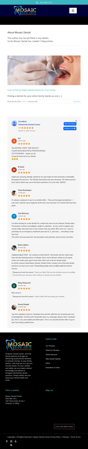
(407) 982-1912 (46, 2)
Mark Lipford (23, 245)
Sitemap (65, 437)
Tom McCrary (23, 213)
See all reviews (70, 124)
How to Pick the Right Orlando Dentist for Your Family (31, 90)
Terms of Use (75, 437)
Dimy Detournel (24, 283)
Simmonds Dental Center (29, 125)
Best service (16, 293)
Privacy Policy (55, 437)
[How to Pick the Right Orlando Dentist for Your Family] (43, 70)
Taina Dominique (24, 190)
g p (19, 138)
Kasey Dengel (23, 304)
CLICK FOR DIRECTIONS (64, 426)
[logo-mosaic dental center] (25, 6)
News (24, 101)
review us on (68, 128)
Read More (77, 101)
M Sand (21, 167)
